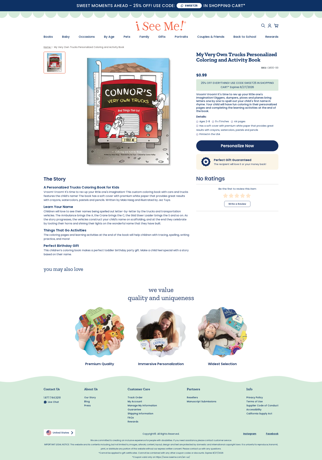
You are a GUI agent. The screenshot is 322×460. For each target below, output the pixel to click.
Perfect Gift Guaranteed (232, 160)
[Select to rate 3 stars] (236, 195)
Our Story (90, 397)
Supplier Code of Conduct (262, 405)
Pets (127, 37)
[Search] (263, 26)
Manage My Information (142, 405)
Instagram (249, 433)
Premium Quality (99, 364)
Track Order (135, 397)
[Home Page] (161, 26)
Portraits (181, 37)
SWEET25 (191, 6)
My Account (135, 401)
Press (87, 405)
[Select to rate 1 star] (225, 195)
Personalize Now (237, 146)
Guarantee (134, 409)
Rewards (271, 37)
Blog (87, 401)
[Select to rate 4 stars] (242, 195)
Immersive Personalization (161, 364)
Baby (66, 37)
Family (144, 37)
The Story (55, 179)
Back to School (244, 37)
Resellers (192, 397)
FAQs (131, 417)
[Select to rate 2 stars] (231, 195)
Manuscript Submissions (201, 401)
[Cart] (276, 26)
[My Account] (269, 26)
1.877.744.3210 (52, 397)
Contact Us (52, 389)
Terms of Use (254, 401)
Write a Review (237, 204)
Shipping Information (140, 413)
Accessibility (253, 409)
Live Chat (53, 402)
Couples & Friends (210, 37)
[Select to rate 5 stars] (248, 195)
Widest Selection (222, 364)
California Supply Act (259, 413)
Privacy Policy (254, 397)
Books (48, 37)
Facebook (272, 433)
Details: (201, 117)
